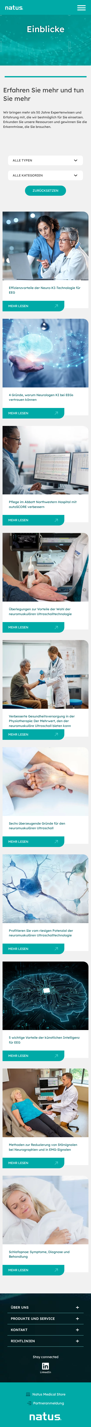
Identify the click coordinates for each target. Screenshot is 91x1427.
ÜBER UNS (20, 1307)
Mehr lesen (18, 306)
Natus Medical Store (48, 1394)
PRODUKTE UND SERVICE (33, 1318)
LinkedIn (45, 1372)
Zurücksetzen (45, 191)
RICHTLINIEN (23, 1341)
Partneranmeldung (48, 1403)
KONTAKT (19, 1330)
